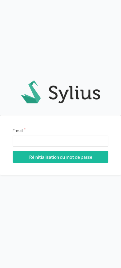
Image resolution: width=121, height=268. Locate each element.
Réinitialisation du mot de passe (60, 157)
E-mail (18, 130)
